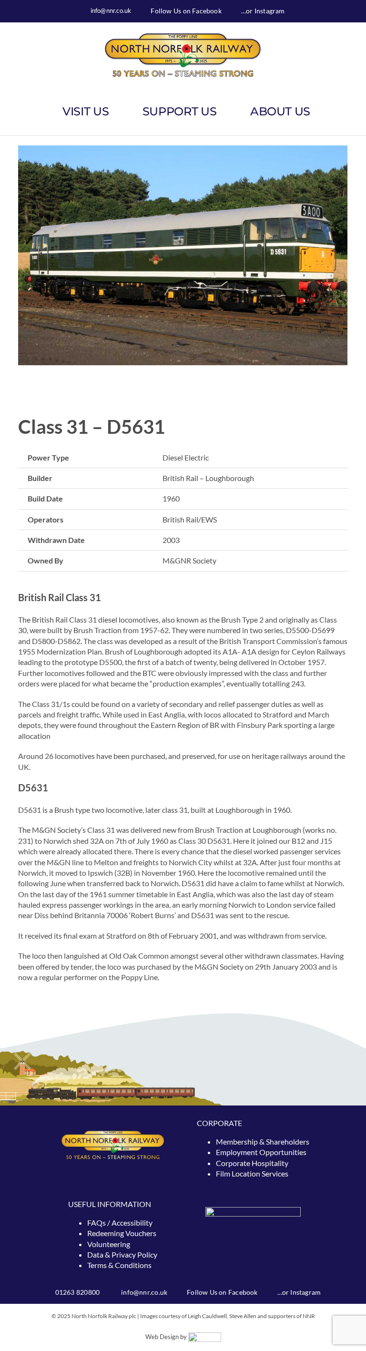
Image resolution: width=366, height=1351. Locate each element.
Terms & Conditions (119, 1264)
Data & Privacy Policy (122, 1254)
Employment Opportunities (261, 1152)
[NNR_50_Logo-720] (183, 35)
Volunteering (108, 1244)
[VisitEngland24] (253, 1210)
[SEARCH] (348, 111)
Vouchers (140, 1233)
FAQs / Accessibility (119, 1222)
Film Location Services (252, 1173)
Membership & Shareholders (262, 1141)
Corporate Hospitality (252, 1162)
